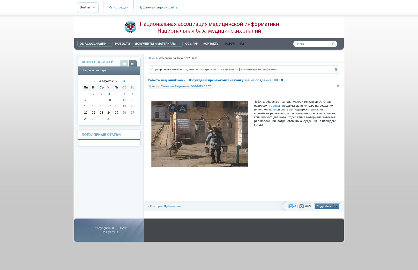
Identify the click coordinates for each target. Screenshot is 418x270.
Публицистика (172, 206)
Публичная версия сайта (158, 7)
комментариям (251, 69)
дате (190, 69)
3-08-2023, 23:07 (201, 86)
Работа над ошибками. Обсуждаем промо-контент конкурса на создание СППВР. (216, 80)
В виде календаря (133, 63)
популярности (206, 69)
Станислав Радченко (174, 86)
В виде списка (124, 63)
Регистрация (118, 7)
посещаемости (228, 69)
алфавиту (270, 69)
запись (276, 105)
